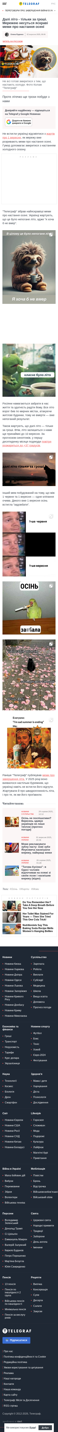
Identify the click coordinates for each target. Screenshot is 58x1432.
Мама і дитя (40, 1081)
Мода (36, 1131)
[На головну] (29, 3)
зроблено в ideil (12, 1422)
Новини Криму (13, 1010)
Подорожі (38, 1136)
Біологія (9, 1091)
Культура (38, 1141)
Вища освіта (40, 996)
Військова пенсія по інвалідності (14, 1302)
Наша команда (12, 1389)
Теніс (36, 1044)
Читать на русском (12, 41)
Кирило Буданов (14, 1250)
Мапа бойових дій (15, 1175)
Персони (7, 1213)
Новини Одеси (13, 980)
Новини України (25, 839)
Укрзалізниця (12, 1063)
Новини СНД (12, 1136)
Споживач (39, 1125)
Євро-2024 (39, 1055)
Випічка (37, 1284)
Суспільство (39, 957)
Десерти (38, 1300)
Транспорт (11, 1041)
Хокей (36, 1049)
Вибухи (9, 1181)
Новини (7, 957)
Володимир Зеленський (11, 1221)
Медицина (39, 985)
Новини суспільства (27, 813)
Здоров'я (36, 1074)
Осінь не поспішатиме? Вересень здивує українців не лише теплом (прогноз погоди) (36, 824)
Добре (45, 1427)
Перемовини (12, 1186)
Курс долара (12, 1058)
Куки (32, 1427)
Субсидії (38, 980)
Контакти (9, 1384)
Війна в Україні (11, 1168)
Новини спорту (40, 1026)
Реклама (9, 1373)
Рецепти (36, 1277)
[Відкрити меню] (4, 3)
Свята (34, 1213)
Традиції (38, 1231)
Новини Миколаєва (16, 1016)
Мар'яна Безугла (14, 1261)
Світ (5, 1113)
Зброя (8, 1192)
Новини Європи (14, 1120)
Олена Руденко (17, 34)
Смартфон (11, 1102)
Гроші (8, 1036)
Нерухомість (12, 1047)
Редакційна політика (15, 1362)
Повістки (38, 1175)
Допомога (39, 1002)
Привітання (40, 1158)
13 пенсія (10, 1284)
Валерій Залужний (15, 1245)
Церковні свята (42, 1220)
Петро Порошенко (15, 1255)
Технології (11, 1081)
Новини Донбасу (14, 1005)
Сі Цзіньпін (11, 1234)
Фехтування (40, 1060)
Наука (6, 1074)
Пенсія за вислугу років (15, 1316)
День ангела (40, 1242)
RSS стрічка (11, 1405)
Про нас (8, 1351)
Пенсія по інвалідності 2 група (13, 1292)
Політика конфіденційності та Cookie (25, 1356)
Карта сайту (10, 1394)
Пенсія (6, 1277)
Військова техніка (15, 1202)
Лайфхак (38, 1147)
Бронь (36, 1181)
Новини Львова (14, 985)
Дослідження (40, 1102)
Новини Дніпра (13, 974)
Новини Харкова (14, 969)
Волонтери (11, 1197)
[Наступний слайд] (55, 11)
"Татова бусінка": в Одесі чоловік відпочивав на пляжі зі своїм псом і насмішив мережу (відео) (36, 873)
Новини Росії (12, 1131)
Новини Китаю (13, 1141)
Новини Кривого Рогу (14, 998)
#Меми (35, 889)
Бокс (36, 1038)
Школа (37, 991)
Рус (53, 3)
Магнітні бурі (40, 1152)
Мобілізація (38, 1168)
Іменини (38, 1247)
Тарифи (9, 1052)
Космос (9, 1086)
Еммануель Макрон (16, 1239)
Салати (37, 1306)
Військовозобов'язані (45, 1192)
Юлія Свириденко (15, 1266)
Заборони (39, 1236)
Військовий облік (42, 1197)
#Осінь (13, 889)
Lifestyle (36, 1113)
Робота (37, 969)
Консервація (40, 1289)
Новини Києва (13, 964)
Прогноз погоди (42, 1007)
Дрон (8, 1097)
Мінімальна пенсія (15, 1309)
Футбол (37, 1033)
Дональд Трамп (14, 1228)
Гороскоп (38, 1120)
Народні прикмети (43, 1225)
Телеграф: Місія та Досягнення (21, 1400)
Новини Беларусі (14, 1147)
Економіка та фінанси (10, 1028)
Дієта (36, 1091)
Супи (36, 1295)
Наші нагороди (12, 1378)
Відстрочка (39, 1186)
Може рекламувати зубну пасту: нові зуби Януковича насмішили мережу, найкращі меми (36, 848)
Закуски (37, 1311)
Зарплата (38, 964)
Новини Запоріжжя (16, 991)
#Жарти (24, 889)
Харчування (40, 1086)
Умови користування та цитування (23, 1367)
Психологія (39, 1097)
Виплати (38, 974)
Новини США (12, 1125)
